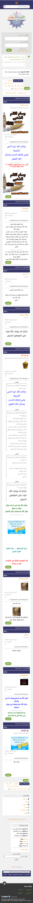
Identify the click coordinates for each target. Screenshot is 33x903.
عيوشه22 (25, 208)
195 (22, 86)
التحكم (20, 890)
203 (15, 89)
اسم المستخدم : (21, 35)
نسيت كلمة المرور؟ (23, 50)
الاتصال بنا (27, 874)
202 (19, 89)
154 (8, 83)
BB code (25, 839)
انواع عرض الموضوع (11, 93)
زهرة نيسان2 (24, 314)
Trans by (29, 900)
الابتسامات (25, 841)
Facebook (25, 805)
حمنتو (26, 634)
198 (12, 86)
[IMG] (24, 844)
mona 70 (25, 274)
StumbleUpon (24, 810)
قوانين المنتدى (24, 849)
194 (5, 83)
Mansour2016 (24, 578)
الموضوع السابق (21, 819)
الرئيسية (28, 890)
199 (9, 86)
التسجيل (28, 893)
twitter (26, 807)
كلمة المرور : (23, 42)
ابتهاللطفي (24, 675)
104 (11, 83)
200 (6, 86)
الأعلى (5, 874)
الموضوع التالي (12, 819)
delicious (25, 799)
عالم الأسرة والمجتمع (18, 874)
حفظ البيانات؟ (22, 48)
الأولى (10, 81)
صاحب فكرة (24, 105)
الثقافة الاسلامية (15, 59)
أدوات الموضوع (22, 93)
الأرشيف (10, 874)
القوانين (20, 893)
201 (22, 89)
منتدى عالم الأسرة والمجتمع (16, 57)
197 (15, 86)
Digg (26, 802)
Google (26, 813)
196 (19, 86)
